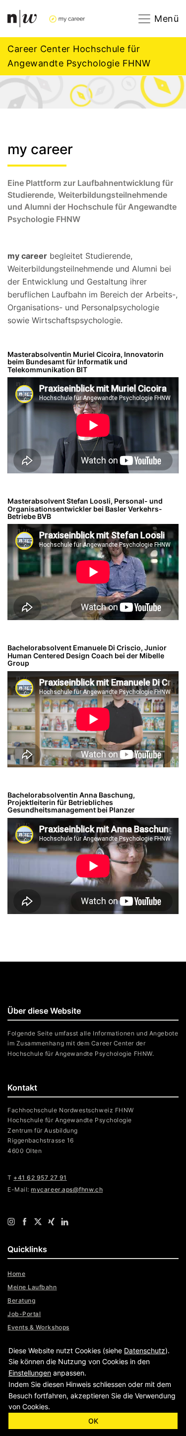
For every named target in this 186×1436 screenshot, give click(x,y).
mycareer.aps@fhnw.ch (67, 1189)
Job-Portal (24, 1314)
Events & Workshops (38, 1327)
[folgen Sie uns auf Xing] (51, 1221)
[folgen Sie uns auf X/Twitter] (38, 1221)
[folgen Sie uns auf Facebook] (24, 1221)
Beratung (21, 1300)
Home (16, 1273)
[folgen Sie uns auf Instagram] (11, 1221)
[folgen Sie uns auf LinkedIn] (64, 1221)
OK (93, 1421)
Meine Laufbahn (32, 1287)
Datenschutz (144, 1350)
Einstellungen (29, 1373)
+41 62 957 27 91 (40, 1177)
